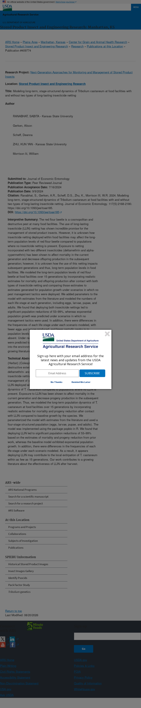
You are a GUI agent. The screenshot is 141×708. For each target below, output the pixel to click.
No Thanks (56, 382)
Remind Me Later (81, 382)
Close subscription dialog (107, 333)
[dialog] (70, 359)
